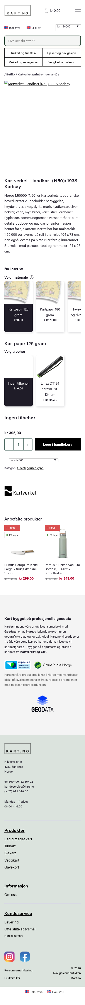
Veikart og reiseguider (23, 62)
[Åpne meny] (78, 10)
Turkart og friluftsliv (23, 53)
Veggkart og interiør (61, 62)
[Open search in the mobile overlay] (42, 41)
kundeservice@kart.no (19, 786)
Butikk (10, 74)
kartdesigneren (14, 646)
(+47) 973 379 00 (16, 791)
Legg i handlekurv (57, 444)
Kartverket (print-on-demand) (37, 74)
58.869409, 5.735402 (18, 781)
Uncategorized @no (30, 468)
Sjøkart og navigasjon (61, 53)
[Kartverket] (20, 491)
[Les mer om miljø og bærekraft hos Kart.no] (17, 665)
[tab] (18, 306)
